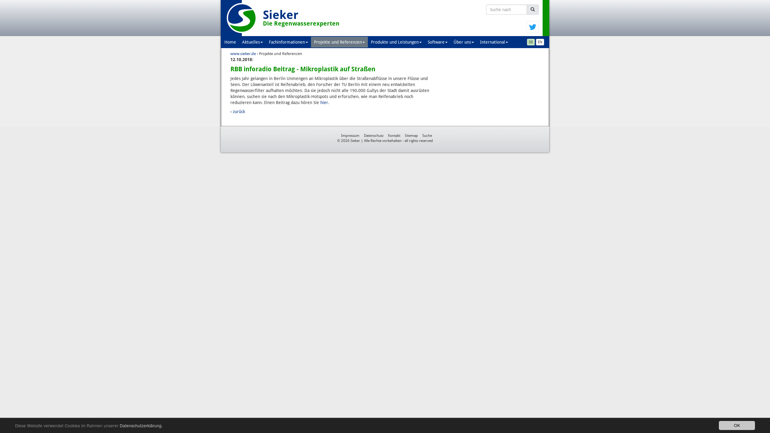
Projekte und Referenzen (338, 42)
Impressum (350, 136)
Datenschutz (373, 136)
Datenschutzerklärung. (141, 425)
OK (737, 425)
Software (436, 42)
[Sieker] (242, 18)
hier (324, 102)
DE (531, 42)
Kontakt (394, 136)
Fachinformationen (287, 42)
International (492, 42)
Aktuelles (251, 42)
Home (230, 42)
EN (540, 42)
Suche (427, 136)
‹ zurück (237, 111)
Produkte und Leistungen (395, 42)
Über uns (462, 42)
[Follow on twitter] (532, 26)
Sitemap (411, 136)
